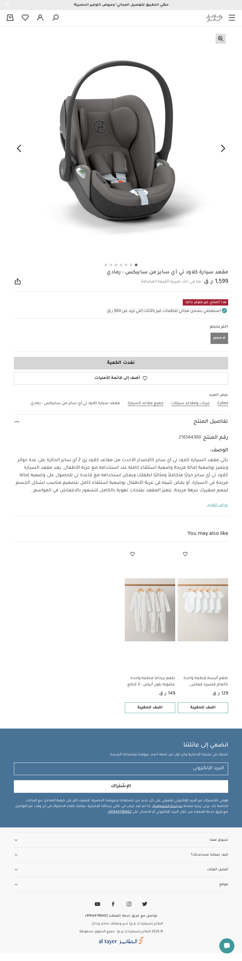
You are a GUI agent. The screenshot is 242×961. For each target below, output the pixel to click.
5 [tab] (116, 265)
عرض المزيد (217, 505)
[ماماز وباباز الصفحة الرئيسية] (214, 18)
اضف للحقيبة (203, 708)
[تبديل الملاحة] (232, 18)
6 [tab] (111, 265)
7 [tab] (106, 265)
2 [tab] (131, 265)
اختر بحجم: (218, 327)
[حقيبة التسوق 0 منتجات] (10, 18)
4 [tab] (121, 265)
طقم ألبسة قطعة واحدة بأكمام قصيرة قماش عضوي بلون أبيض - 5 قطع (204, 682)
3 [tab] (126, 265)
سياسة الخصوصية (167, 806)
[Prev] (223, 148)
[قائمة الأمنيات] (185, 554)
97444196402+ (119, 812)
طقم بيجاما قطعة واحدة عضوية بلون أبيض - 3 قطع (151, 681)
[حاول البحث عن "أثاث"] (55, 18)
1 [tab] (136, 265)
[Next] (19, 148)
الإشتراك (121, 786)
